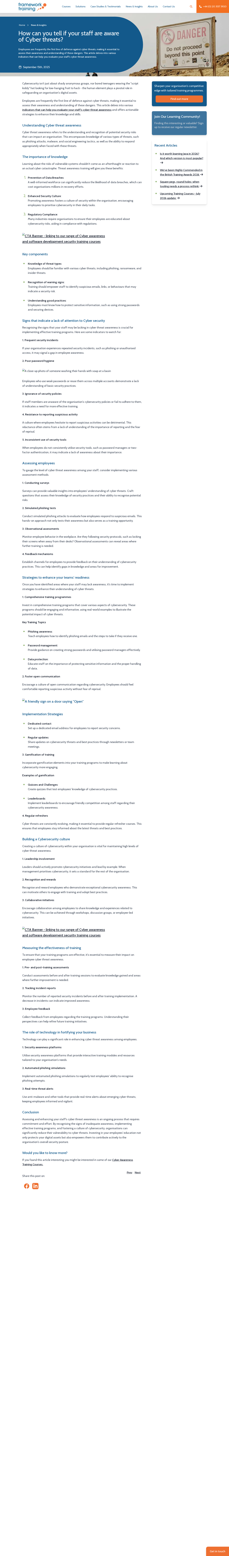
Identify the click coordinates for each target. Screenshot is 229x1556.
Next (138, 1172)
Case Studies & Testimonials (106, 6)
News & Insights (134, 6)
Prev (129, 1172)
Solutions (81, 6)
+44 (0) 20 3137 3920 (215, 6)
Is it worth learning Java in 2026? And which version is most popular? (181, 156)
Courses (66, 6)
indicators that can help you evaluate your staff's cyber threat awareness (67, 110)
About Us (153, 6)
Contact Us (169, 6)
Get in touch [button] (217, 1551)
